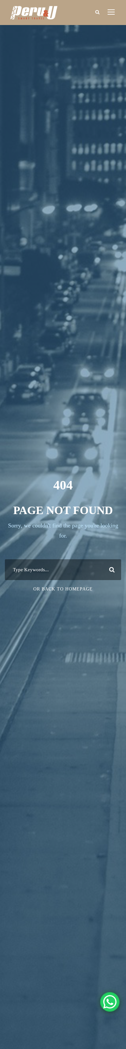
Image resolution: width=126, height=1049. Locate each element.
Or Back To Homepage (63, 589)
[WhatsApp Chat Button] (110, 1002)
